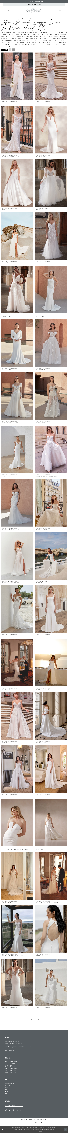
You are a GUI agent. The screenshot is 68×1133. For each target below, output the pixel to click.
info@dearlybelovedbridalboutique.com (18, 1047)
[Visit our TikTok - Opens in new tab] (10, 1110)
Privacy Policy (24, 1119)
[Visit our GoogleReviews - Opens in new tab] (20, 1110)
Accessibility (43, 1119)
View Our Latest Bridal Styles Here (34, 1)
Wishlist (7, 1085)
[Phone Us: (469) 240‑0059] (8, 10)
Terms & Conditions (34, 1119)
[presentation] (17, 76)
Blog (6, 1091)
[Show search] (63, 10)
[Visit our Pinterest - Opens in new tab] (17, 1110)
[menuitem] (4, 10)
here (40, 1131)
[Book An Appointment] (60, 10)
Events (7, 1089)
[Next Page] (41, 1019)
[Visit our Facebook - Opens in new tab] (13, 1110)
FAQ (6, 1093)
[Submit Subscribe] (22, 1106)
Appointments (10, 1083)
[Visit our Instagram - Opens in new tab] (6, 1110)
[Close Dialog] (2, 1129)
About (7, 1087)
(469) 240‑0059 (10, 1050)
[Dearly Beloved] (34, 10)
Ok (65, 1129)
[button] (4, 10)
